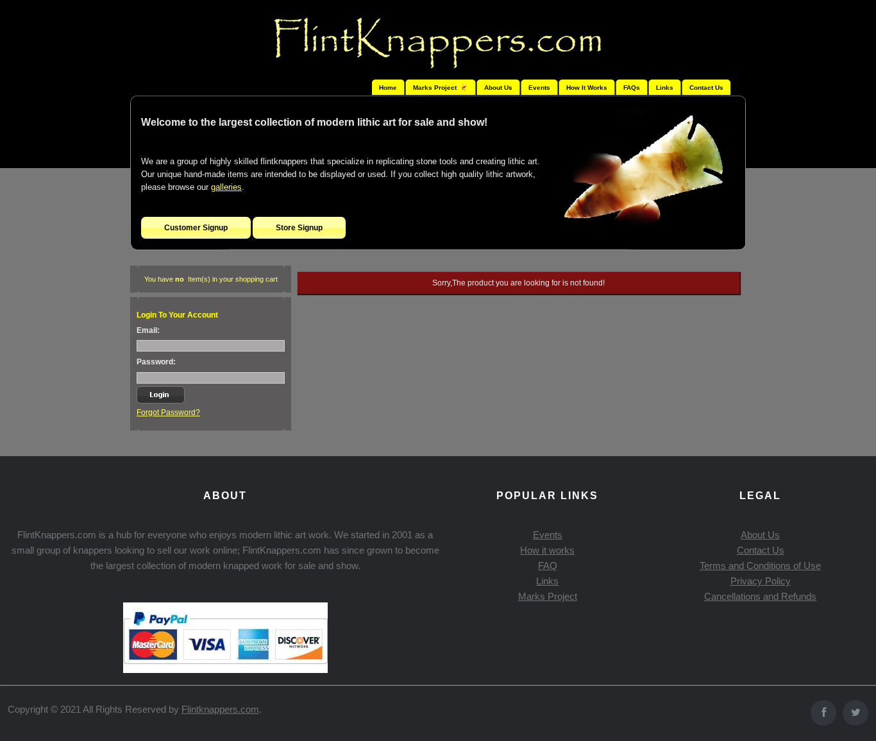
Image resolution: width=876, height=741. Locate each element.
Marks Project (547, 596)
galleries (226, 187)
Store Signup (299, 227)
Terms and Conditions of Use (760, 565)
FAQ (547, 565)
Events (539, 87)
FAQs (631, 87)
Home (388, 87)
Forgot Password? (168, 412)
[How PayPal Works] (225, 669)
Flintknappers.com (220, 709)
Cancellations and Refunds (760, 596)
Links (664, 87)
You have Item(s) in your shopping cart (211, 279)
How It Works (586, 87)
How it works (547, 550)
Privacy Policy (760, 580)
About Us (498, 87)
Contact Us (706, 87)
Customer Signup (196, 227)
